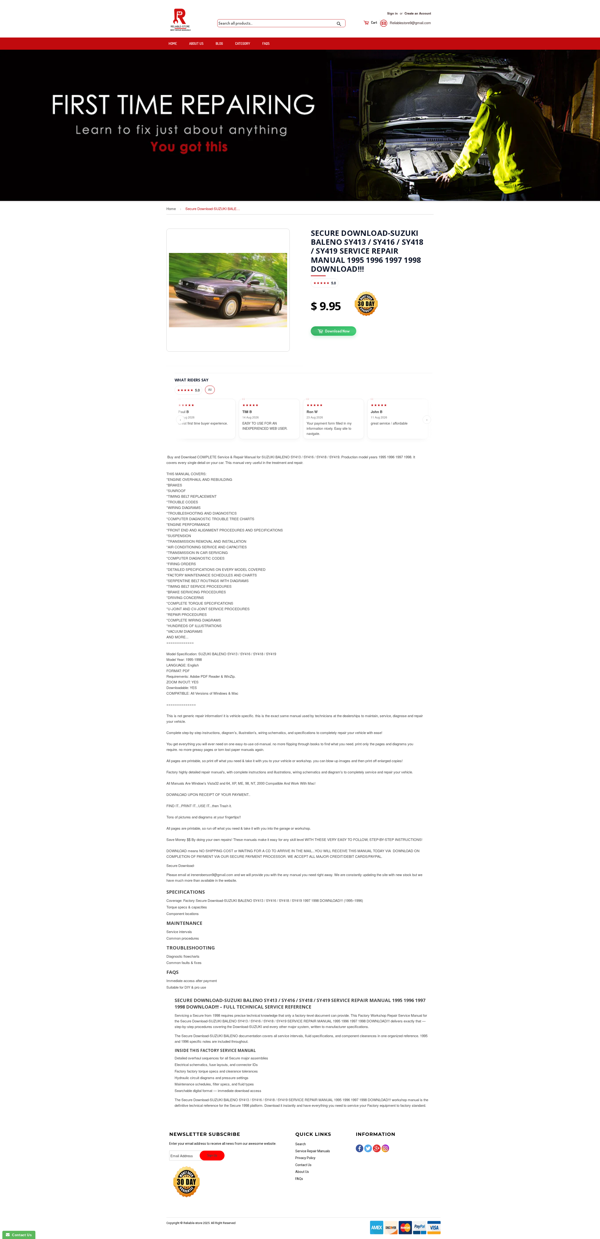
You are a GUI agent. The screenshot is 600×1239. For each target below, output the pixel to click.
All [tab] (210, 389)
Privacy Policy (305, 1158)
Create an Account (418, 13)
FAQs (266, 43)
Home (173, 43)
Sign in (392, 13)
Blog (219, 43)
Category (242, 43)
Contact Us (303, 1165)
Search (300, 1144)
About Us (196, 43)
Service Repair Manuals (312, 1151)
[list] (303, 420)
